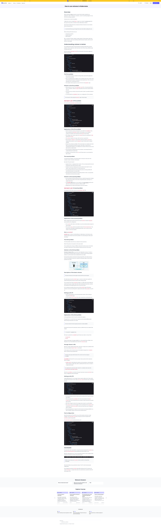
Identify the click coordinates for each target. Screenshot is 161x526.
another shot (87, 21)
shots (90, 51)
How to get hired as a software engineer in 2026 (96, 513)
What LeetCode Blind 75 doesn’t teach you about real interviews (79, 513)
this (65, 21)
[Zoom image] (79, 266)
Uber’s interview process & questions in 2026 (64, 512)
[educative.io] (4, 3)
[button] (92, 54)
